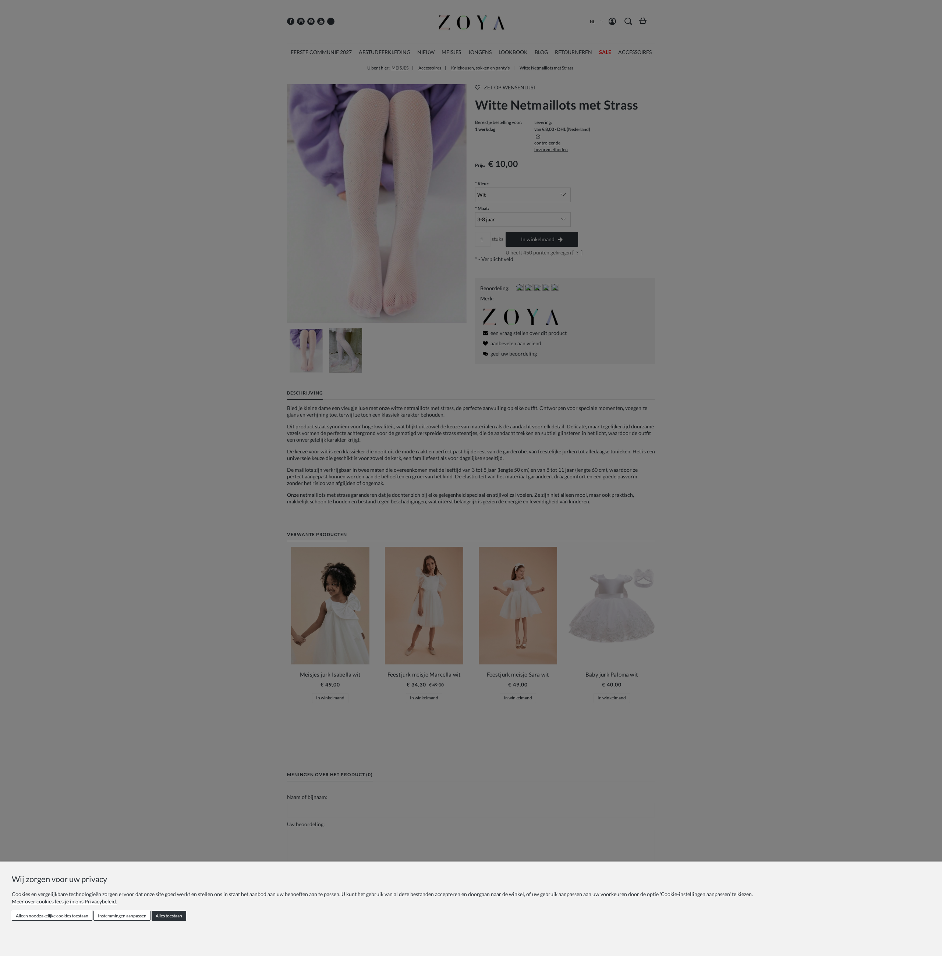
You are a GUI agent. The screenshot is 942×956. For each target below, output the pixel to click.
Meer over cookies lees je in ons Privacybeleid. (64, 901)
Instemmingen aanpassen (122, 915)
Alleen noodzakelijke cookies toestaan (52, 915)
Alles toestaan (169, 915)
